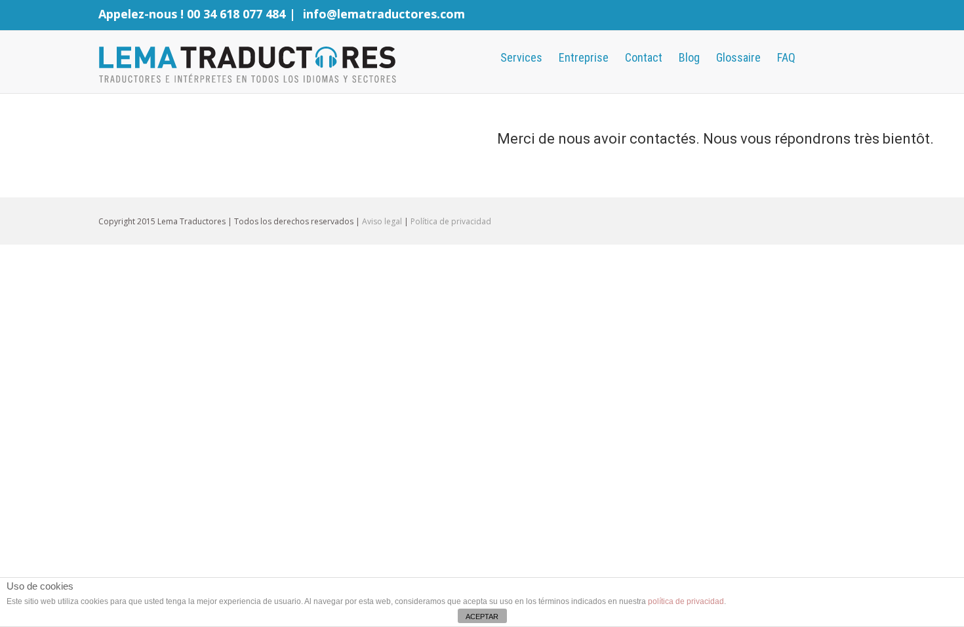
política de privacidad (686, 601)
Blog (689, 57)
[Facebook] (820, 16)
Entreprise (584, 57)
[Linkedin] (862, 16)
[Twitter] (841, 16)
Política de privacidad (451, 221)
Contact (643, 57)
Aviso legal (382, 221)
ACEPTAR (482, 616)
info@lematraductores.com (384, 14)
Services (521, 57)
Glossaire (738, 57)
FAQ (786, 57)
